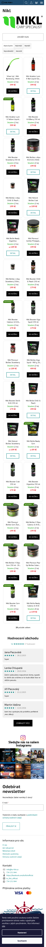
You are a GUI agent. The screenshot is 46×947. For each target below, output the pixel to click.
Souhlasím (22, 940)
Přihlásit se (11, 826)
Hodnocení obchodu (23, 638)
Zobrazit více (23, 723)
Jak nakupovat (8, 848)
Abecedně (19, 51)
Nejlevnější (18, 46)
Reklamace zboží (9, 851)
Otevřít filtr (23, 37)
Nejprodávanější (8, 51)
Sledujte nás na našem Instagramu (23, 743)
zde (3, 926)
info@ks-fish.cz (12, 869)
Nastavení (22, 932)
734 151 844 (11, 872)
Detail (33, 91)
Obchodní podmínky (11, 854)
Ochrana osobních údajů (12, 857)
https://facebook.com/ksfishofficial (19, 875)
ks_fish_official (12, 878)
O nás (5, 845)
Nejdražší (27, 46)
